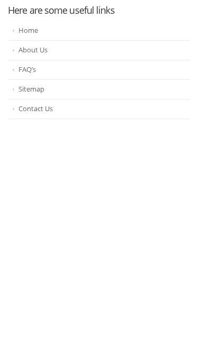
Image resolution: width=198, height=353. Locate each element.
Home (28, 30)
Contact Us (35, 108)
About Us (33, 50)
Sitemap (31, 89)
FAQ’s (27, 69)
